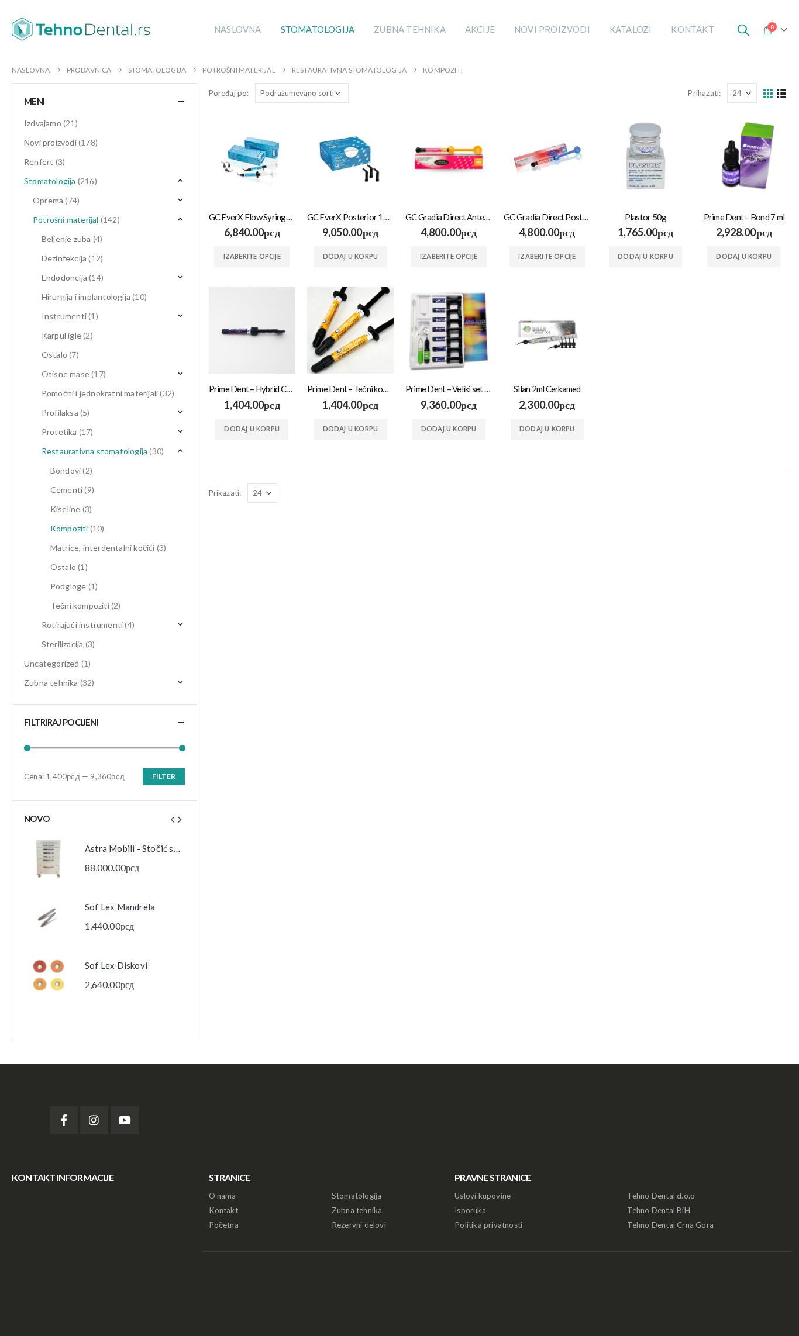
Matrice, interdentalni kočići (102, 548)
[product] (252, 158)
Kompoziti (69, 528)
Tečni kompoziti (79, 605)
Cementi (66, 490)
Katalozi (630, 29)
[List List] (781, 93)
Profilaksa (60, 412)
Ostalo (54, 355)
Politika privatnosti (488, 1225)
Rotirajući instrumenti (82, 625)
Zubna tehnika (410, 29)
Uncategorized (52, 663)
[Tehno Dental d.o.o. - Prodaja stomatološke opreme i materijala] (85, 29)
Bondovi (65, 470)
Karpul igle (61, 335)
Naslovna (237, 29)
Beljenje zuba (66, 239)
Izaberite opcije (252, 256)
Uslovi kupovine (482, 1195)
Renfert (38, 162)
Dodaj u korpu (350, 256)
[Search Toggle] (743, 29)
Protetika (59, 432)
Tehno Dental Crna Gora (670, 1225)
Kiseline (65, 509)
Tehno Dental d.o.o (661, 1195)
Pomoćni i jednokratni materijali (100, 393)
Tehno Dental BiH (658, 1210)
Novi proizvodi (552, 29)
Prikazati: (704, 93)
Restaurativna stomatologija (94, 451)
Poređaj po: (229, 93)
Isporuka (470, 1210)
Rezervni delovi (359, 1225)
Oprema (48, 200)
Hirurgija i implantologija (86, 297)
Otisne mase (65, 374)
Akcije (480, 29)
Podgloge (68, 586)
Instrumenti (64, 316)
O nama (222, 1195)
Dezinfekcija (64, 258)
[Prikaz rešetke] (768, 93)
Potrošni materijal (66, 220)
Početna (224, 1225)
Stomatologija (318, 29)
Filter (163, 776)
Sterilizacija (63, 644)
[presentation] (172, 818)
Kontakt (692, 29)
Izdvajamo (42, 123)
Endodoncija (64, 277)
